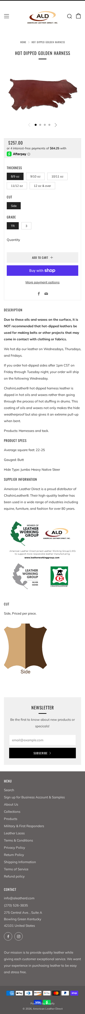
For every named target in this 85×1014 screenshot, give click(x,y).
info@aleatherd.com (19, 898)
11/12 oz (17, 185)
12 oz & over (42, 185)
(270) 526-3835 (16, 905)
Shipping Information (20, 862)
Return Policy (14, 855)
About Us (11, 804)
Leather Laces (14, 833)
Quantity (13, 240)
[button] (36, 125)
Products (10, 819)
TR (13, 226)
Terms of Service (16, 869)
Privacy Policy (14, 847)
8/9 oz (15, 176)
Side (14, 206)
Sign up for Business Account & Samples (34, 797)
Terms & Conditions (18, 840)
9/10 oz (35, 176)
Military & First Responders (24, 826)
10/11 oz (57, 176)
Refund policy (14, 876)
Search (9, 790)
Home (23, 42)
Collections (12, 811)
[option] (42, 93)
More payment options (43, 282)
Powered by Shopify (42, 1003)
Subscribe (41, 753)
